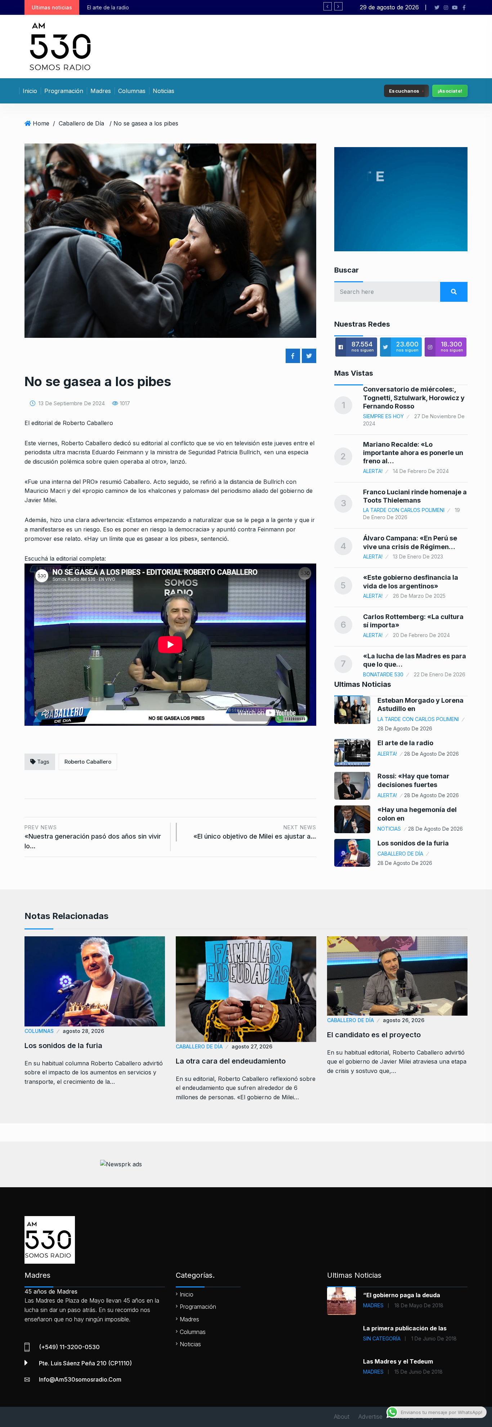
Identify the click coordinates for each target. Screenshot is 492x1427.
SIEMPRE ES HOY (383, 416)
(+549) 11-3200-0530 (69, 1347)
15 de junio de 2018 (418, 1372)
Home (41, 123)
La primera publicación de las (405, 1328)
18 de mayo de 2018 (418, 1305)
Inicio (30, 90)
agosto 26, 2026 (403, 1020)
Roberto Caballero (87, 761)
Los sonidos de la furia (413, 843)
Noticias (163, 90)
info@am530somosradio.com (80, 1379)
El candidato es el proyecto (374, 1034)
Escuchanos (404, 90)
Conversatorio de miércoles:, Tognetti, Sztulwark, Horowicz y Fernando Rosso (414, 397)
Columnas (132, 90)
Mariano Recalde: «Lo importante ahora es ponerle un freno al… (413, 453)
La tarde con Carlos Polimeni (403, 510)
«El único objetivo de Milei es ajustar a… (254, 832)
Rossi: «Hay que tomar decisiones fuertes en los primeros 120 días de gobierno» (193, 7)
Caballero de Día (81, 123)
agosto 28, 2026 (83, 1031)
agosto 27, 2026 (252, 1046)
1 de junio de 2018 (434, 1338)
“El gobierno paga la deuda (401, 1295)
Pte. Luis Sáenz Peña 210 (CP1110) (85, 1363)
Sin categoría (382, 1338)
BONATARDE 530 (383, 674)
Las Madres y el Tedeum (398, 1361)
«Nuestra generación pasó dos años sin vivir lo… (92, 837)
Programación (63, 90)
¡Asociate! (450, 91)
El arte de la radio (405, 743)
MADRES (373, 1305)
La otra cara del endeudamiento (231, 1061)
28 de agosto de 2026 (404, 728)
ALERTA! (373, 471)
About (341, 1416)
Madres (100, 90)
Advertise (370, 1416)
